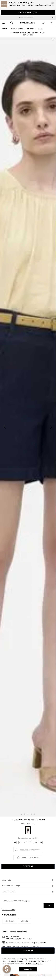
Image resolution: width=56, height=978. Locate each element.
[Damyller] (27, 22)
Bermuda (30, 28)
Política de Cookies (34, 964)
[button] (21, 814)
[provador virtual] (28, 849)
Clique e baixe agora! (27, 12)
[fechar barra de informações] (52, 17)
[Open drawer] (3, 22)
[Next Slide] (51, 427)
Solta (40, 28)
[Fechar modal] (52, 3)
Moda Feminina (17, 28)
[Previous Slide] (4, 427)
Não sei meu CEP (8, 910)
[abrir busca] (11, 23)
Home (4, 28)
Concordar (28, 969)
